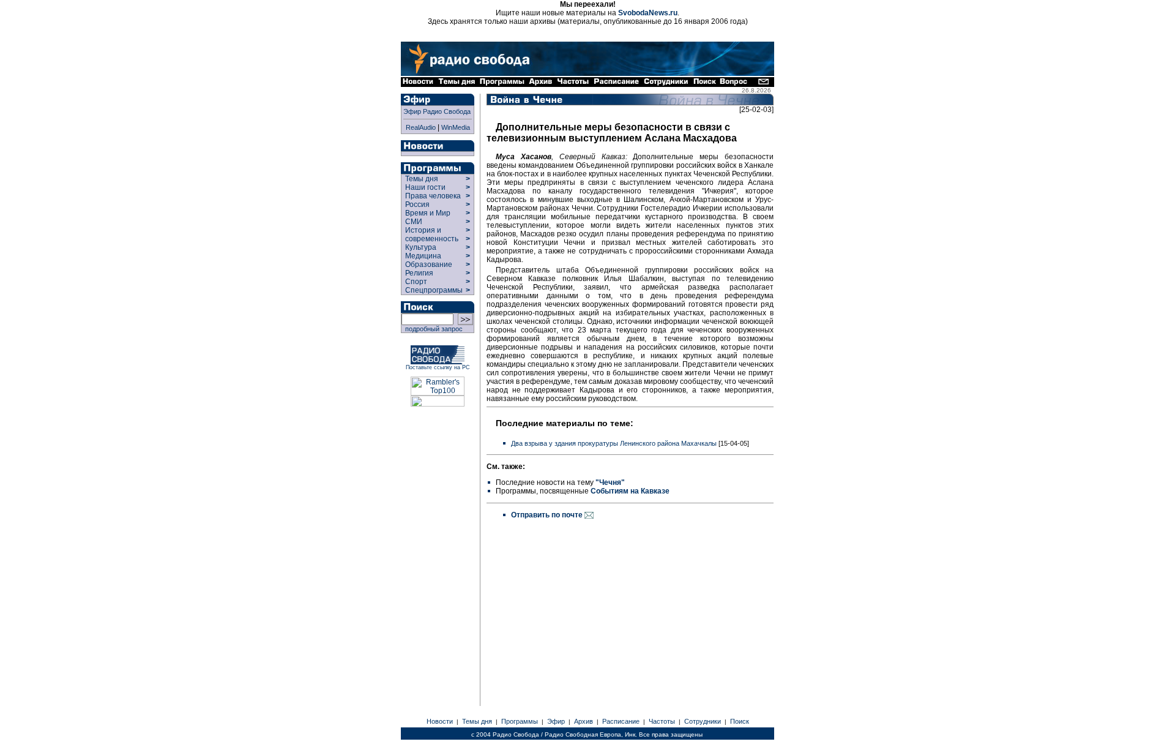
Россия (417, 204)
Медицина (423, 256)
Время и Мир (427, 213)
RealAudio (421, 127)
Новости (440, 721)
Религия (419, 273)
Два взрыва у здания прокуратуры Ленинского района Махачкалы (614, 443)
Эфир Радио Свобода (437, 111)
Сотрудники (702, 721)
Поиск (739, 721)
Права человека (432, 196)
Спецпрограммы (432, 290)
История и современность (431, 234)
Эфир (556, 721)
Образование (428, 264)
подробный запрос (432, 328)
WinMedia (455, 127)
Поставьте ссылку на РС (438, 367)
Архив (583, 721)
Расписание (620, 721)
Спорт (415, 281)
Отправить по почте (547, 515)
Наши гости (425, 187)
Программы (519, 721)
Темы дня (421, 179)
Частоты (662, 721)
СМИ (413, 221)
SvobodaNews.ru (647, 13)
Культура (420, 247)
